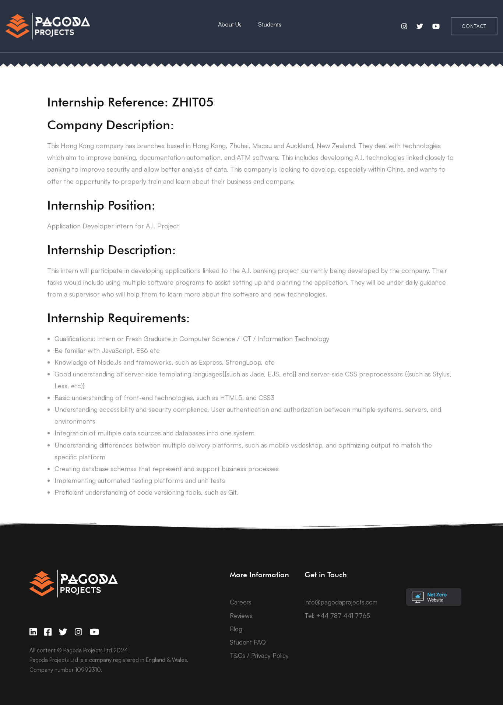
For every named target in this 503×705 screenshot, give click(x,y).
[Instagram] (78, 632)
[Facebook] (47, 632)
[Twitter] (63, 632)
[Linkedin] (33, 632)
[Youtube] (94, 632)
